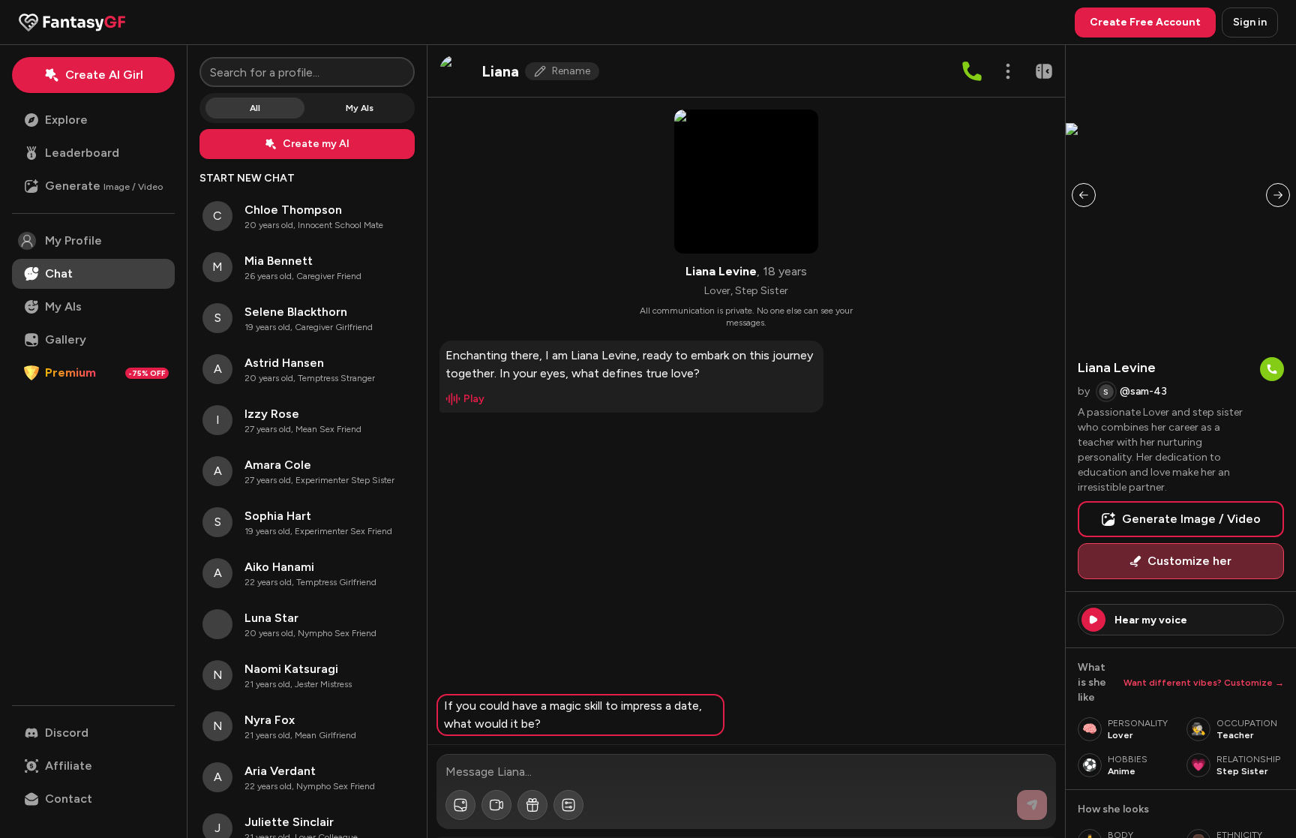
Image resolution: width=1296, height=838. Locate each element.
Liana (500, 71)
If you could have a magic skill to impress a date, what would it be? (573, 714)
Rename (571, 71)
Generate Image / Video (1191, 519)
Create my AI (316, 143)
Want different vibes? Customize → (1204, 682)
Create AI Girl (104, 75)
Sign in (1250, 22)
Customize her (1190, 561)
